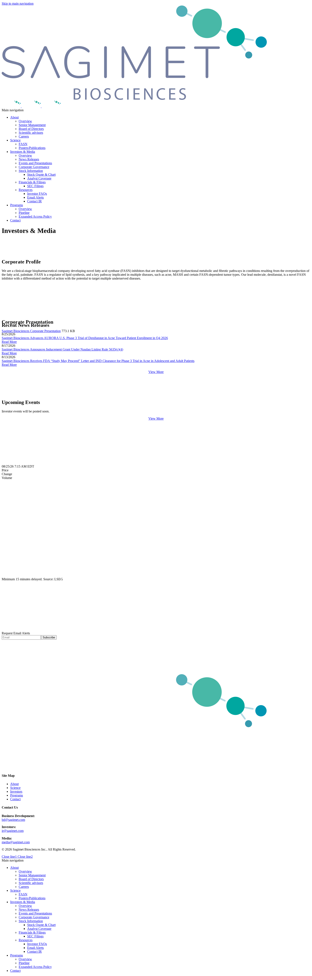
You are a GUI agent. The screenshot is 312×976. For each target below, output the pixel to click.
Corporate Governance (34, 167)
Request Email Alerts (16, 633)
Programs (16, 205)
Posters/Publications (32, 148)
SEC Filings (35, 186)
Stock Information (31, 171)
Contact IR (34, 201)
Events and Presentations (35, 163)
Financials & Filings (32, 182)
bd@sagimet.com (13, 819)
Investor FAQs (37, 193)
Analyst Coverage (39, 178)
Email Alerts (35, 197)
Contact (15, 220)
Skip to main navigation (18, 3)
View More (156, 372)
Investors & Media (22, 151)
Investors (16, 791)
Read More (9, 342)
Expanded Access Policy (35, 216)
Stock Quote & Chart (41, 174)
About (14, 117)
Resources (25, 190)
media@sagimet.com (16, 842)
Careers (24, 136)
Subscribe (49, 637)
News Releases (29, 159)
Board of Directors (31, 129)
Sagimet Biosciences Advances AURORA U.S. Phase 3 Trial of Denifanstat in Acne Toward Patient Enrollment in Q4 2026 (85, 338)
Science (15, 140)
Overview (25, 121)
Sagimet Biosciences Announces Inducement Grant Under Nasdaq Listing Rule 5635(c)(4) (62, 349)
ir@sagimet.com (13, 831)
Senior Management (32, 125)
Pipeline (24, 212)
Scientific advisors (31, 132)
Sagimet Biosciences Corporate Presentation (31, 331)
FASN (23, 144)
